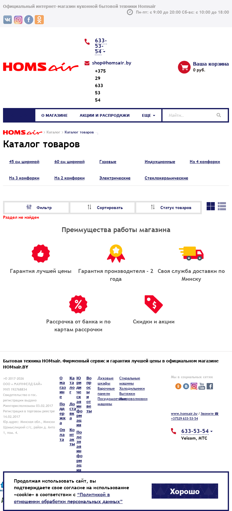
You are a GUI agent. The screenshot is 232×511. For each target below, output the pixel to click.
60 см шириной (69, 161)
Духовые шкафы (106, 380)
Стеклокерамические (166, 178)
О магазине (54, 115)
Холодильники (132, 388)
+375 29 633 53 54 (100, 85)
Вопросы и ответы (89, 394)
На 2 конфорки (69, 178)
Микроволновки (133, 398)
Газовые (107, 161)
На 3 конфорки (24, 178)
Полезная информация (79, 451)
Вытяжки (127, 393)
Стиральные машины (129, 380)
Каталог (19, 115)
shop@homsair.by (111, 62)
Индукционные (160, 161)
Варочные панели (106, 391)
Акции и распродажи (105, 115)
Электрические (114, 178)
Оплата (62, 434)
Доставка (72, 411)
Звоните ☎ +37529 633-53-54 (195, 416)
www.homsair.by (184, 413)
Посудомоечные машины (112, 401)
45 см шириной (24, 161)
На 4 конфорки (205, 161)
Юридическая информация (79, 401)
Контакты (72, 436)
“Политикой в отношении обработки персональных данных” (68, 498)
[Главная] (22, 132)
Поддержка (63, 413)
